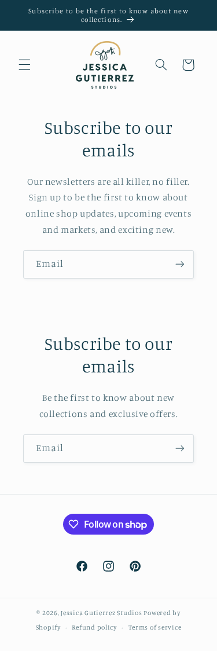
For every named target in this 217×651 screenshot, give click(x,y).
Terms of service (155, 627)
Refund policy (94, 627)
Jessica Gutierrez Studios (101, 613)
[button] (24, 65)
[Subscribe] (180, 264)
